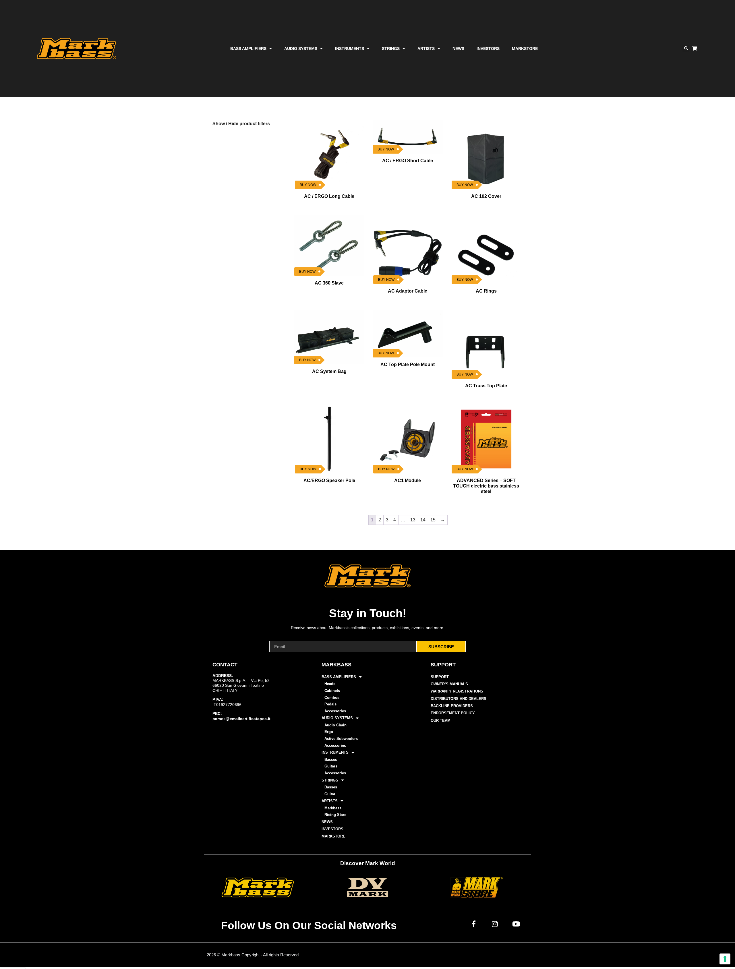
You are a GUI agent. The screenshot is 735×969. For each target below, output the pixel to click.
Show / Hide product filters (241, 123)
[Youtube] (516, 923)
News (458, 48)
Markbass (332, 808)
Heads (329, 684)
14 (422, 519)
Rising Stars (335, 815)
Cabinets (332, 690)
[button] (685, 48)
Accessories (335, 711)
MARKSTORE (525, 48)
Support (440, 677)
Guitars (330, 766)
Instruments (349, 48)
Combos (331, 697)
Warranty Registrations (457, 691)
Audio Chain (335, 725)
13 (412, 519)
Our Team (440, 720)
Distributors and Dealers (458, 699)
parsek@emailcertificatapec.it (241, 718)
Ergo (328, 732)
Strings (391, 48)
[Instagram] (495, 923)
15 (433, 519)
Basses (330, 759)
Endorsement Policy (453, 713)
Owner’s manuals (449, 684)
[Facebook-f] (473, 923)
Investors (488, 48)
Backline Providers (452, 706)
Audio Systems (300, 48)
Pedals (330, 704)
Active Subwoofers (341, 738)
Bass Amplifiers (248, 48)
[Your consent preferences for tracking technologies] (724, 958)
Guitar (329, 794)
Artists (426, 48)
